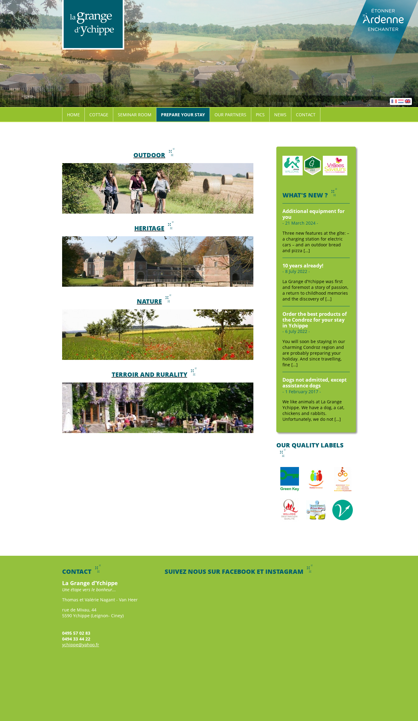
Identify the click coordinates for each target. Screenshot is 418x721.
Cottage (98, 115)
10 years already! (302, 265)
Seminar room (134, 115)
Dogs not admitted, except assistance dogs (314, 382)
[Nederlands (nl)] (401, 101)
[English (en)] (407, 101)
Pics (260, 115)
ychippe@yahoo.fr (80, 645)
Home (73, 115)
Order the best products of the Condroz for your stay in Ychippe (314, 320)
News (280, 115)
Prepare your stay (183, 115)
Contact (305, 115)
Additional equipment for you (313, 214)
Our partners (230, 115)
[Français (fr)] (394, 101)
